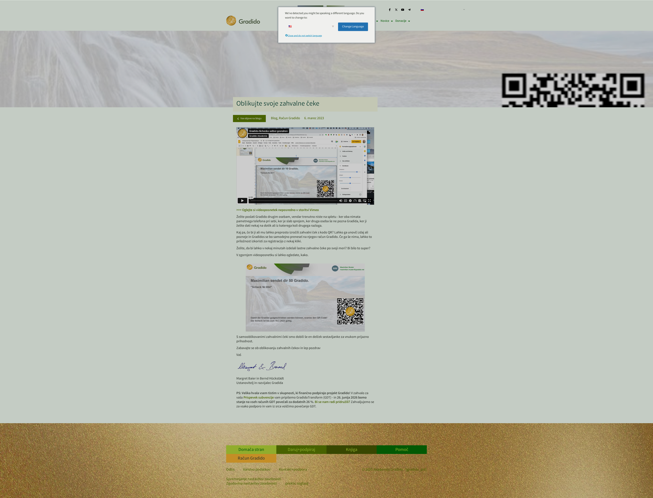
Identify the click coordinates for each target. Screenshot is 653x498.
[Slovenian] (441, 10)
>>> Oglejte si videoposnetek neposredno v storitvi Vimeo (277, 210)
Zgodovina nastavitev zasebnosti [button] (251, 483)
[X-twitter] (396, 9)
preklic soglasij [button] (296, 483)
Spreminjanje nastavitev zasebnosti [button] (253, 479)
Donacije (400, 21)
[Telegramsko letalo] (409, 9)
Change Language (353, 26)
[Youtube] (402, 9)
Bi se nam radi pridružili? (332, 402)
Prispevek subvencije (259, 397)
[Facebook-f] (389, 9)
